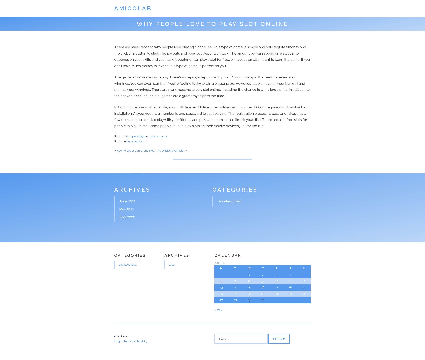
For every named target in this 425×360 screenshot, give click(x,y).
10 (276, 281)
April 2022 (127, 217)
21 (235, 293)
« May (218, 310)
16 (262, 287)
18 (290, 287)
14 (235, 287)
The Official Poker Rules (170, 150)
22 (249, 293)
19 (303, 287)
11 (290, 281)
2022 (172, 264)
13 (221, 287)
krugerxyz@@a (137, 136)
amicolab (133, 8)
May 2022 (126, 209)
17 (276, 287)
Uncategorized (135, 141)
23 (262, 293)
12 (303, 281)
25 (290, 293)
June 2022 (127, 201)
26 (303, 293)
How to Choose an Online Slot (135, 150)
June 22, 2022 (158, 136)
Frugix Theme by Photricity (130, 341)
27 (221, 300)
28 (235, 300)
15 (249, 287)
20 (221, 293)
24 (276, 293)
